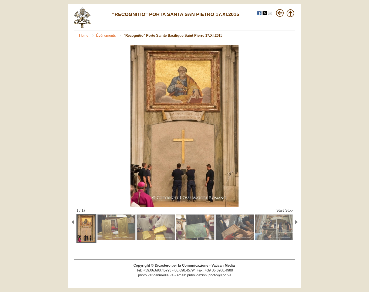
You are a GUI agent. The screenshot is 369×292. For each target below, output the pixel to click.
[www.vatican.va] (82, 27)
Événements (106, 35)
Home (84, 35)
